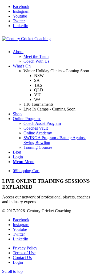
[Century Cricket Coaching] (26, 38)
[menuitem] (53, 56)
